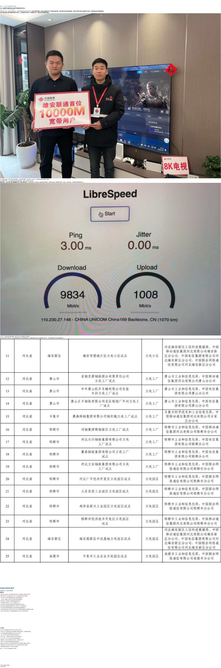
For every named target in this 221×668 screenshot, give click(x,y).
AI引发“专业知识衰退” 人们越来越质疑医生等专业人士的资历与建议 (14, 610)
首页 (6, 6)
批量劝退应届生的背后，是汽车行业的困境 (9, 646)
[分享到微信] (13, 588)
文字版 (1, 665)
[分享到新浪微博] (4, 588)
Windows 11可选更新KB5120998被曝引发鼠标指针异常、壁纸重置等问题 (15, 631)
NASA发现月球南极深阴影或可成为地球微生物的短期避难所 (12, 607)
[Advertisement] (34, 3)
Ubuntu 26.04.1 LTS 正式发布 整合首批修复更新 (10, 638)
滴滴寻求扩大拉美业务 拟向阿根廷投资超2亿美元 (10, 600)
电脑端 (8, 665)
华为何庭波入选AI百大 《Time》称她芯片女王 (9, 602)
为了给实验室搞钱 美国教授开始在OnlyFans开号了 (10, 633)
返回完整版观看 (9, 590)
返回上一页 (2, 6)
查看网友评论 (3, 590)
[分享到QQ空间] (2, 588)
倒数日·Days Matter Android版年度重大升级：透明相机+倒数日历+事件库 (15, 643)
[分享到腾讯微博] (6, 588)
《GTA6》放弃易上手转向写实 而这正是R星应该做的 (11, 599)
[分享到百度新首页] (10, 588)
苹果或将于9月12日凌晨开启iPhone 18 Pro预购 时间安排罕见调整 (13, 595)
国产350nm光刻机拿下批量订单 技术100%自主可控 (11, 629)
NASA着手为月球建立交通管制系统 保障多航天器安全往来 (12, 604)
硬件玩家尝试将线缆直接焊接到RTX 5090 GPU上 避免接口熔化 (13, 605)
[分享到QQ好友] (8, 588)
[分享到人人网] (11, 588)
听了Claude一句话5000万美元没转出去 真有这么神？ (11, 636)
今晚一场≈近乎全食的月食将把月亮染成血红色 (9, 634)
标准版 (4, 665)
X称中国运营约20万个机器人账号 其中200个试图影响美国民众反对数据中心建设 (16, 609)
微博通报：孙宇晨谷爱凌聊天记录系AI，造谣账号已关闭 (11, 639)
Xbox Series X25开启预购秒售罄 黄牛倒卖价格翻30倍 (11, 597)
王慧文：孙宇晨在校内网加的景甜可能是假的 (9, 641)
